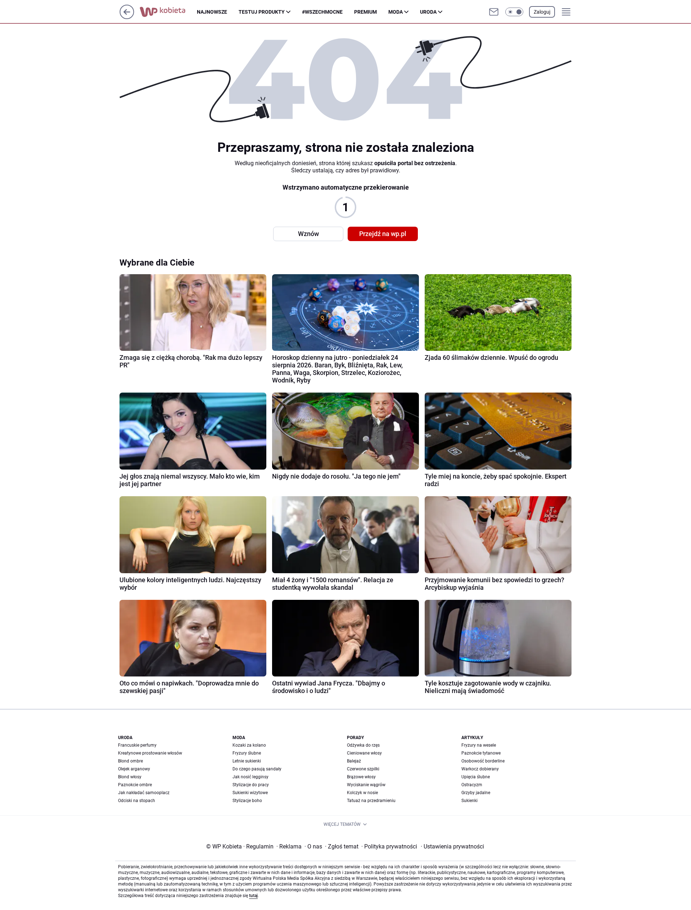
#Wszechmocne (322, 12)
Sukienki (469, 800)
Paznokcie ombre (135, 784)
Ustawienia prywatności (452, 846)
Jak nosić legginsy (250, 776)
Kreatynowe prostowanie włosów (150, 753)
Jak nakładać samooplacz (144, 792)
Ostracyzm (471, 784)
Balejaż (354, 761)
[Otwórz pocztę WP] (494, 12)
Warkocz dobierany (480, 768)
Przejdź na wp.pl (382, 233)
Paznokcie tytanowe (481, 753)
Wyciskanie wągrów (366, 784)
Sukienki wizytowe (250, 792)
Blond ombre (130, 761)
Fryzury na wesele (478, 745)
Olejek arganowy (134, 768)
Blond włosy (129, 776)
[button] (514, 12)
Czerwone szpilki (363, 768)
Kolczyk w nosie (362, 792)
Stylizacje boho (247, 800)
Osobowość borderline (483, 761)
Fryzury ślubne (246, 753)
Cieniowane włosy (364, 753)
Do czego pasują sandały (256, 768)
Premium (365, 12)
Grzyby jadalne (475, 792)
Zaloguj (542, 12)
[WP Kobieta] (168, 12)
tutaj (253, 895)
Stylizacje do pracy (250, 784)
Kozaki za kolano (249, 745)
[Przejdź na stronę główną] (126, 17)
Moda (395, 12)
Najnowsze (212, 12)
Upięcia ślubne (475, 776)
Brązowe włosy (361, 776)
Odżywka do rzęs (363, 745)
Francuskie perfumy (137, 745)
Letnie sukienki (246, 761)
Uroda (428, 12)
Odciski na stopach (136, 800)
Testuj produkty (262, 12)
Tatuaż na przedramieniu (371, 800)
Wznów (308, 233)
